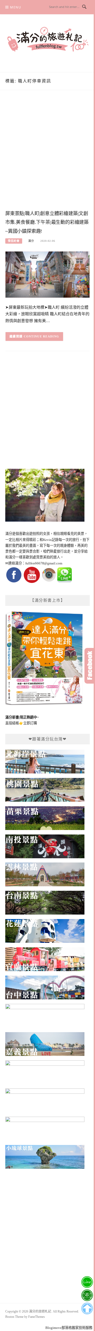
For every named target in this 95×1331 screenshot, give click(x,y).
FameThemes (36, 1317)
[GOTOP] (87, 1308)
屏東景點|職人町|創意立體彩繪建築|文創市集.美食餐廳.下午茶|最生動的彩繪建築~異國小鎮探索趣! (47, 222)
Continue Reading (41, 336)
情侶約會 (14, 240)
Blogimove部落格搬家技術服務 (68, 1328)
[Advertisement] (47, 155)
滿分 (31, 240)
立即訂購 (30, 723)
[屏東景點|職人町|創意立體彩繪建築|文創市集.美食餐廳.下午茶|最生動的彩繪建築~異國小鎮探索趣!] (47, 274)
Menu (15, 7)
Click (89, 666)
